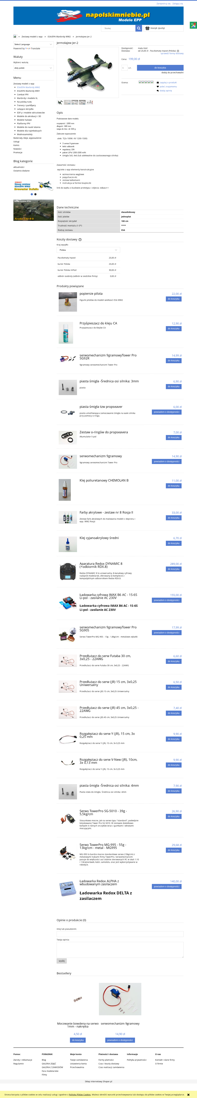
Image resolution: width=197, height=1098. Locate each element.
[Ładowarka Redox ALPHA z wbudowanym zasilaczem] (68, 889)
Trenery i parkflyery (26, 105)
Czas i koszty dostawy (108, 1063)
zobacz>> (104, 187)
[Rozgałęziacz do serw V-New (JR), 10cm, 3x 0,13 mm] (68, 763)
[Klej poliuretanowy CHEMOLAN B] (68, 490)
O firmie (159, 1063)
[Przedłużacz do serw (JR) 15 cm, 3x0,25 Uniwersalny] (68, 686)
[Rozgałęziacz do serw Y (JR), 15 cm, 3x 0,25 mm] (68, 739)
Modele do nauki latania (28, 127)
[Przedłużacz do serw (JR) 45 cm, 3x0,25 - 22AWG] (68, 712)
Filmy (44, 1074)
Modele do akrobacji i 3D (29, 116)
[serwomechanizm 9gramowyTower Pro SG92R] (68, 358)
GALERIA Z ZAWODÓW (52, 1067)
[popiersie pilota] (68, 302)
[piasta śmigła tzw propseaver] (68, 412)
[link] (33, 210)
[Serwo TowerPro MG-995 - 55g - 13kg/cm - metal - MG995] (68, 852)
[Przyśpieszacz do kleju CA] (68, 333)
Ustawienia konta (78, 1063)
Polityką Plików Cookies (80, 1094)
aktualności (18, 167)
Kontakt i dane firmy (165, 1059)
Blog (44, 1059)
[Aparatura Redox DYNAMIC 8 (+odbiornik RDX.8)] (68, 571)
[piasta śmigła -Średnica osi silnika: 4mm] (68, 791)
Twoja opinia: (63, 939)
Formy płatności (106, 1059)
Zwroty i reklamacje (22, 1059)
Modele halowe (24, 119)
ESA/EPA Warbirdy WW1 (28, 90)
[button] (166, 82)
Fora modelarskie (50, 1071)
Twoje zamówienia (79, 1059)
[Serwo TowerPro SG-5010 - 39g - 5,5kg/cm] (68, 819)
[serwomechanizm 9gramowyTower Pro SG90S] (68, 635)
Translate (35, 48)
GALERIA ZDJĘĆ (49, 1063)
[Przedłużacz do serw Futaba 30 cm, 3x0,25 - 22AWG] (68, 661)
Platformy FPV (23, 123)
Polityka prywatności (137, 1059)
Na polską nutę (24, 101)
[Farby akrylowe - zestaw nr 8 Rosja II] (68, 517)
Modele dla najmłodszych (29, 130)
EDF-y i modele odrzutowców (31, 112)
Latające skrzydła (25, 109)
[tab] (32, 194)
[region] (33, 186)
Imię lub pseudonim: (67, 929)
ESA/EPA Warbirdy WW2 (28, 87)
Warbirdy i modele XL (27, 98)
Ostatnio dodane (21, 170)
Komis (16, 145)
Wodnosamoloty (24, 134)
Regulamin (18, 1063)
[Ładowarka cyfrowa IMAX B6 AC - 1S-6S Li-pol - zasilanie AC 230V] (68, 602)
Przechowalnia (77, 1067)
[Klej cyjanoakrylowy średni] (68, 544)
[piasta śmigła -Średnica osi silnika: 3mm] (68, 387)
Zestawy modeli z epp (23, 83)
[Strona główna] (98, 15)
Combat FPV (22, 94)
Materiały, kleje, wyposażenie (27, 138)
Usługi (16, 141)
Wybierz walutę (20, 62)
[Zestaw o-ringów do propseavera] (68, 438)
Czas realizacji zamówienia (111, 1067)
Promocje (17, 152)
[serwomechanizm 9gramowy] (68, 462)
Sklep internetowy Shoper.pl (98, 1081)
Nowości (17, 148)
